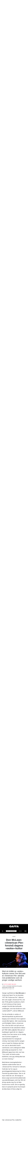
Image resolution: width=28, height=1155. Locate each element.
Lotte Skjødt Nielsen (10, 984)
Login (20, 931)
